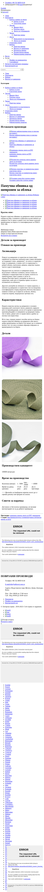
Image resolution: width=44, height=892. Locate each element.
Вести (7, 56)
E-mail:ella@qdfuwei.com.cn (15, 584)
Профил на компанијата (18, 60)
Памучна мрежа (19, 46)
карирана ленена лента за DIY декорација (25, 515)
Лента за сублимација (21, 31)
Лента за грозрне (20, 41)
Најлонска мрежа (20, 50)
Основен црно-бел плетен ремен (21, 180)
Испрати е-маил (6, 622)
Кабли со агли (19, 21)
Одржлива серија (15, 43)
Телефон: (8, 3)
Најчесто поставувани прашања (16, 64)
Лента (11, 37)
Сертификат (13, 62)
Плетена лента (19, 29)
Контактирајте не (11, 66)
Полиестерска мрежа (21, 52)
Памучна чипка (19, 35)
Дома (7, 16)
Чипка (11, 33)
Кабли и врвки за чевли (18, 19)
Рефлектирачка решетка (22, 54)
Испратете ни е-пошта (9, 235)
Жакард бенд (18, 27)
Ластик (12, 25)
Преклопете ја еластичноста (24, 39)
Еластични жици (20, 23)
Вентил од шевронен (21, 48)
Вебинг (12, 45)
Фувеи (20, 4)
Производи (9, 18)
